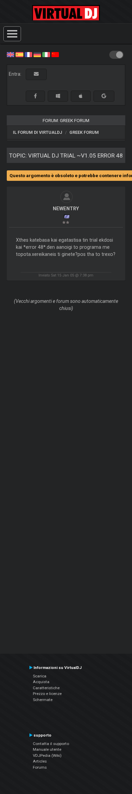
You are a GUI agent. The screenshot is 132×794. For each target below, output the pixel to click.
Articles (40, 761)
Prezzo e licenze (47, 693)
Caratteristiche (46, 687)
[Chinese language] (55, 54)
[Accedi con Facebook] (35, 96)
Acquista (41, 681)
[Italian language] (46, 54)
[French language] (28, 54)
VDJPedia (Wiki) (47, 755)
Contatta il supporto (51, 743)
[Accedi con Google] (103, 96)
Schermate (42, 699)
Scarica (39, 676)
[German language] (37, 54)
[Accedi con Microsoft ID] (58, 96)
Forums (40, 767)
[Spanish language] (19, 54)
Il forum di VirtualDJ (37, 132)
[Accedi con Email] (36, 74)
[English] (10, 54)
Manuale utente (47, 749)
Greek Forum (84, 132)
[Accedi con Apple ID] (81, 96)
